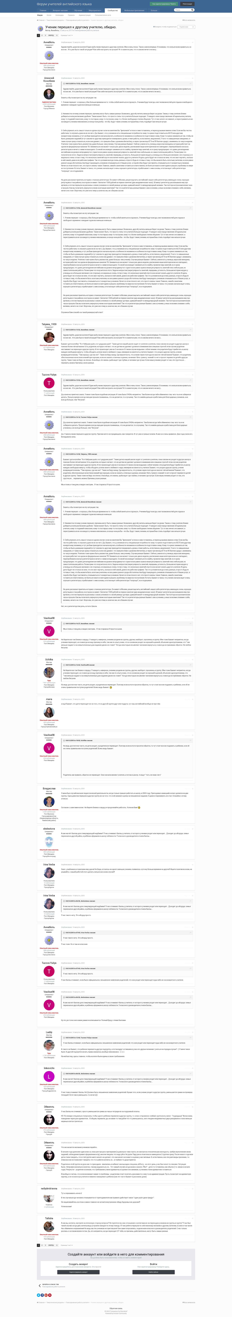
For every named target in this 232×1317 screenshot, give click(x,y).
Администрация (85, 15)
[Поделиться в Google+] (46, 1295)
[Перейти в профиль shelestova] (49, 841)
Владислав (49, 788)
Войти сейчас (153, 1272)
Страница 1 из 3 (66, 35)
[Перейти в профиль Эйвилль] (49, 1119)
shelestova (49, 828)
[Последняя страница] (57, 35)
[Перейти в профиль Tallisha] (49, 1226)
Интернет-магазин (60, 10)
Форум (40, 15)
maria (49, 699)
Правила (71, 15)
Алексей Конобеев (49, 79)
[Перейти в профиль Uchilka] (49, 672)
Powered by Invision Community (116, 1313)
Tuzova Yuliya (49, 374)
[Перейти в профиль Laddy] (49, 1045)
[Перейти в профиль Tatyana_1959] (49, 337)
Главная (43, 10)
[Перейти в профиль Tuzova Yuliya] (49, 383)
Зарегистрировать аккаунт (78, 1272)
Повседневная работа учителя (86, 30)
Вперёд (51, 35)
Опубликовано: (72, 42)
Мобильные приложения (134, 10)
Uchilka (49, 659)
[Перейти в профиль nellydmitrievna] (49, 1196)
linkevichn (49, 1068)
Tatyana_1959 (49, 324)
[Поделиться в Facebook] (42, 1295)
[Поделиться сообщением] (192, 42)
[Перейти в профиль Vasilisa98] (49, 631)
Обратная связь (116, 1308)
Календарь (60, 15)
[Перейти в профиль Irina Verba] (49, 872)
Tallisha (49, 1218)
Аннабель (55, 30)
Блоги (49, 15)
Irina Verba (49, 864)
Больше (154, 10)
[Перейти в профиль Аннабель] (40, 28)
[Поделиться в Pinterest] (49, 1295)
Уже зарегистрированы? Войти (164, 4)
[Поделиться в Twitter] (38, 1295)
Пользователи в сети (103, 15)
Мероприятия (94, 10)
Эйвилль (49, 1106)
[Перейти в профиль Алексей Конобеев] (49, 94)
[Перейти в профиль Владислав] (49, 801)
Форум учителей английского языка (64, 4)
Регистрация (187, 4)
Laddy (49, 1032)
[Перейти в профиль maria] (49, 712)
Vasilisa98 (49, 618)
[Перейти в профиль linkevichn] (49, 1076)
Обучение (78, 10)
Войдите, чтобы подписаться (166, 27)
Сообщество (113, 10)
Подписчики (184, 27)
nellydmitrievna (49, 1188)
